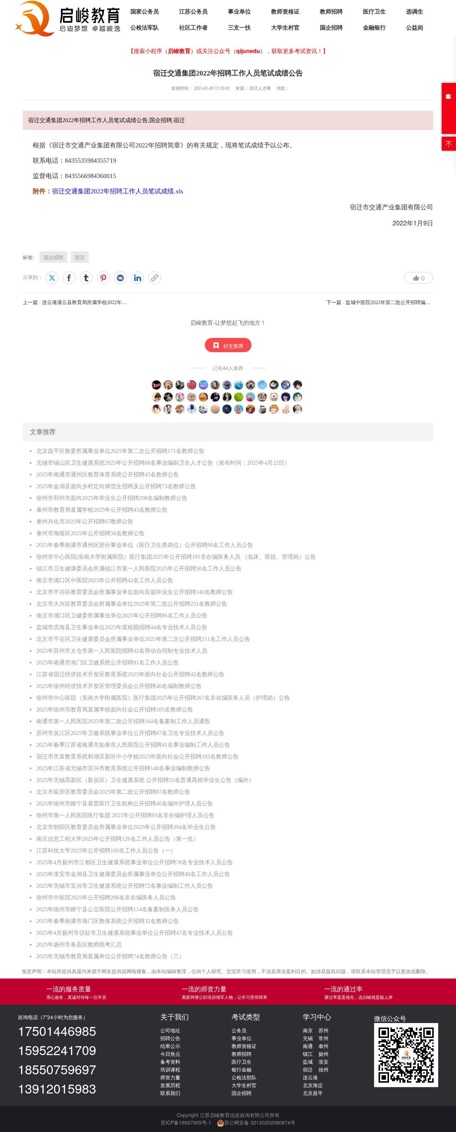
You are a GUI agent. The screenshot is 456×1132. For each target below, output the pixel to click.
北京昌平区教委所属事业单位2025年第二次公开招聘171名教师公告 (120, 451)
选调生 (414, 12)
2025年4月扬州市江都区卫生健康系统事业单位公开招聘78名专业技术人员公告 (134, 862)
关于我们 (174, 1017)
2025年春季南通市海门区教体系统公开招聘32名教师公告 (107, 921)
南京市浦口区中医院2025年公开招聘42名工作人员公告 (104, 580)
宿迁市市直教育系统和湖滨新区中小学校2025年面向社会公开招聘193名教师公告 (137, 756)
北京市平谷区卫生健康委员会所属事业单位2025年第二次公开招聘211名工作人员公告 (143, 639)
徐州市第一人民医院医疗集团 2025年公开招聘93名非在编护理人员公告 (125, 815)
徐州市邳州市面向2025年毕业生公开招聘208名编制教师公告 (111, 498)
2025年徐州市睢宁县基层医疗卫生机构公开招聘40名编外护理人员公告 (124, 803)
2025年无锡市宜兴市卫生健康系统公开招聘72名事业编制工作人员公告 (124, 886)
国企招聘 (331, 28)
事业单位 (239, 12)
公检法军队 (144, 28)
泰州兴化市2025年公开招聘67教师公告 (84, 521)
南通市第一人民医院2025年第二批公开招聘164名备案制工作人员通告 (123, 721)
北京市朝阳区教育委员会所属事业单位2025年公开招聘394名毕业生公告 (126, 827)
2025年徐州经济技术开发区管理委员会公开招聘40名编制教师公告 (119, 686)
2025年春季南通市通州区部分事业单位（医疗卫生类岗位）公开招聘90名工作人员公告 (144, 545)
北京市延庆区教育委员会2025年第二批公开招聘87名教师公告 (113, 792)
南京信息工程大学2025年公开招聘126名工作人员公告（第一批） (117, 839)
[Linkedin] (137, 277)
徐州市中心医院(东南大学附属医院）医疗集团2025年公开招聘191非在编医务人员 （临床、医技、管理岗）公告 (176, 557)
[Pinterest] (103, 277)
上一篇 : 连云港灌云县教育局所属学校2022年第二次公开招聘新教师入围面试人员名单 (117, 302)
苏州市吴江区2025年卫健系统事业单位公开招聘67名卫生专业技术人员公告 (130, 733)
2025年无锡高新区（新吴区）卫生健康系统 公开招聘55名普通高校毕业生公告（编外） (145, 780)
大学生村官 (285, 28)
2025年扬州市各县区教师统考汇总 (79, 944)
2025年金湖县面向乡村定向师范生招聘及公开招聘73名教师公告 (116, 486)
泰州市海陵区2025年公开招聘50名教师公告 (90, 533)
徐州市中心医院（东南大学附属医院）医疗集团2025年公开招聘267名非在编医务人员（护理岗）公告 (163, 698)
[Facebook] (69, 277)
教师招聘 (331, 12)
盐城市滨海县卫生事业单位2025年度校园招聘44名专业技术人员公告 (121, 627)
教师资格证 (285, 12)
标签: (28, 257)
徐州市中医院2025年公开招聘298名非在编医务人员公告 (106, 897)
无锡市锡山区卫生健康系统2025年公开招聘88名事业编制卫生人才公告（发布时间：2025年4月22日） (163, 463)
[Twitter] (52, 277)
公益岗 (414, 28)
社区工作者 (193, 28)
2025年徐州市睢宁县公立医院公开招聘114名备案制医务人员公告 (117, 909)
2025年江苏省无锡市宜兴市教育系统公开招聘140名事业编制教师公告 (123, 768)
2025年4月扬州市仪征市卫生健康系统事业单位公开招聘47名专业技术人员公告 (134, 933)
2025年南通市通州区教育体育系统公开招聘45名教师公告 (107, 474)
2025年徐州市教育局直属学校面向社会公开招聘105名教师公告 (114, 709)
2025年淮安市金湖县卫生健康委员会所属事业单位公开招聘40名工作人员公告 (133, 874)
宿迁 (80, 257)
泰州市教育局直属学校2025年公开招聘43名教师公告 (101, 510)
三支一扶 (239, 28)
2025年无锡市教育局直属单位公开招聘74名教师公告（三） (110, 956)
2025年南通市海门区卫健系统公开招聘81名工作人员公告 (107, 662)
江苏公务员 (193, 12)
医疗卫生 (374, 12)
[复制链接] (154, 277)
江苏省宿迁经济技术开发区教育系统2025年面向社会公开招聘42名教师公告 (130, 674)
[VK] (120, 277)
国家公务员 (144, 12)
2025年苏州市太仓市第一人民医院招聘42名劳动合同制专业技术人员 (121, 651)
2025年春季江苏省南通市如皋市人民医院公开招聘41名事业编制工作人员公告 (133, 745)
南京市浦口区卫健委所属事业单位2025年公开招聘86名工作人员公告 (121, 615)
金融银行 (374, 28)
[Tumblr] (86, 277)
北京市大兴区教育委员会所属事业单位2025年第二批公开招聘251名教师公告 (131, 604)
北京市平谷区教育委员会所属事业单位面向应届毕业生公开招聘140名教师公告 (134, 592)
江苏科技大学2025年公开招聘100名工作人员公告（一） (106, 850)
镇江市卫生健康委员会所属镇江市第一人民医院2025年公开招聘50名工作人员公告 (139, 568)
